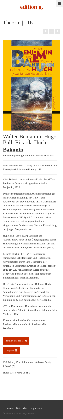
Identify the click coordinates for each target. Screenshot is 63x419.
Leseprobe (10, 351)
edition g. (31, 7)
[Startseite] (51, 31)
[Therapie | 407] (45, 31)
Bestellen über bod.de (15, 341)
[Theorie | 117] (57, 31)
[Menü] (59, 3)
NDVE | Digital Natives (26, 413)
